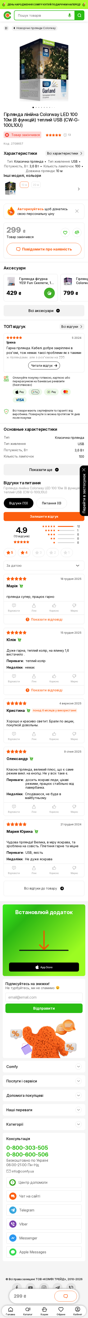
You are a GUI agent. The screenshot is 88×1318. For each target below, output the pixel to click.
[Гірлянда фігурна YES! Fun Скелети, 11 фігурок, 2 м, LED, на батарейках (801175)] (11, 281)
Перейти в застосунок (84, 493)
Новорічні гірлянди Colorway (36, 28)
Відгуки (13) (18, 503)
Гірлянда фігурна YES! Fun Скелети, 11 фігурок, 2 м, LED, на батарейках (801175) (35, 281)
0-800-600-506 (27, 1154)
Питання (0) (51, 503)
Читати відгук (42, 365)
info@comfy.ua (23, 1171)
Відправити (44, 1008)
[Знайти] (79, 15)
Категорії (14, 1124)
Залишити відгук (44, 516)
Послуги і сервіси (21, 1081)
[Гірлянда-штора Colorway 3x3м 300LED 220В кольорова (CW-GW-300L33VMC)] (67, 281)
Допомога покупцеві (24, 1095)
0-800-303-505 (27, 1148)
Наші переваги (19, 1110)
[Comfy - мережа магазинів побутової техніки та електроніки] (7, 15)
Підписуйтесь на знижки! (27, 983)
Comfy (12, 1066)
